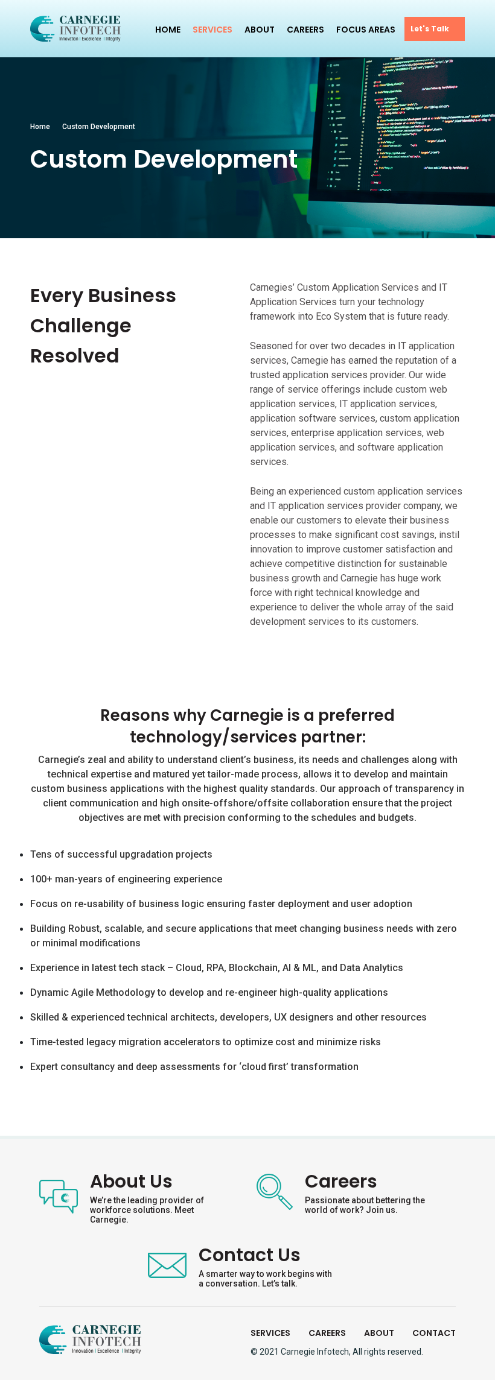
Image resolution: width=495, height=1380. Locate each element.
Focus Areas (365, 30)
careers (305, 30)
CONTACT (434, 1333)
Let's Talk (429, 29)
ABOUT (379, 1333)
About (259, 30)
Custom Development (98, 126)
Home (167, 30)
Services (212, 30)
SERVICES (270, 1333)
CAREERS (327, 1333)
